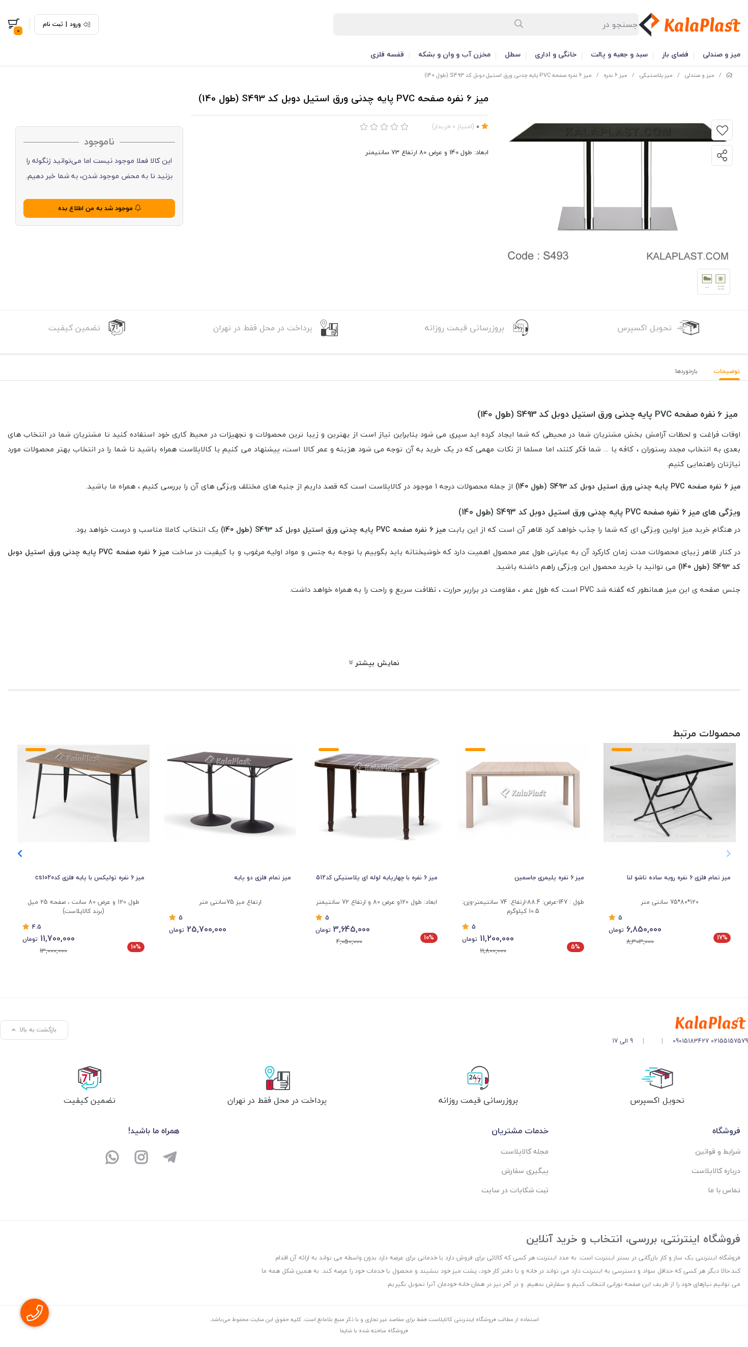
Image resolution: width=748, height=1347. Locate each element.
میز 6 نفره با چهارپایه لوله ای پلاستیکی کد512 (377, 877)
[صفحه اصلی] (729, 75)
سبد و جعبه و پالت (619, 54)
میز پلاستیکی (656, 75)
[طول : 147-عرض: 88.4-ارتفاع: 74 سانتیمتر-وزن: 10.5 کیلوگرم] (523, 792)
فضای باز (675, 54)
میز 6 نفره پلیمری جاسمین (549, 877)
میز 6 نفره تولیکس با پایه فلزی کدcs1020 (90, 877)
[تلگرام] (170, 1158)
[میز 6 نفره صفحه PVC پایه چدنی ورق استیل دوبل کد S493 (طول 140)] (680, 1023)
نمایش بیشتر (376, 662)
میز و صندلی (721, 54)
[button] (19, 853)
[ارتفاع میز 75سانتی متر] (230, 792)
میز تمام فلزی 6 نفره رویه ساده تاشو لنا (679, 877)
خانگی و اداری (556, 54)
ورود (75, 24)
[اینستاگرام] (141, 1158)
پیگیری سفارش (525, 1170)
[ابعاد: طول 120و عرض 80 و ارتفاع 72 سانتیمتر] (376, 792)
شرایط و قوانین (717, 1151)
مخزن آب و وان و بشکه (454, 54)
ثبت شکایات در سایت (515, 1190)
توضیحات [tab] (727, 371)
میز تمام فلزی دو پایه (262, 877)
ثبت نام (53, 24)
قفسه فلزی (387, 54)
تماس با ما (724, 1190)
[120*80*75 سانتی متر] (669, 792)
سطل (513, 54)
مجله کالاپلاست (525, 1151)
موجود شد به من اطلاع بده (96, 208)
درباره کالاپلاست (716, 1170)
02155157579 (729, 1041)
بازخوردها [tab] (686, 371)
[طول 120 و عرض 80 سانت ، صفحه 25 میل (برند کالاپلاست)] (83, 792)
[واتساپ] (112, 1158)
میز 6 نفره (615, 75)
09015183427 (691, 1041)
